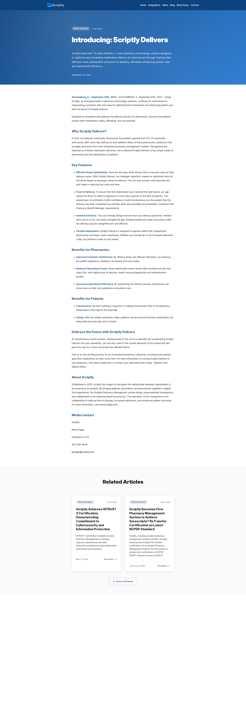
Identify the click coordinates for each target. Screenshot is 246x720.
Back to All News (124, 581)
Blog (172, 5)
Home (143, 5)
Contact (195, 5)
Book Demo (183, 5)
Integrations (154, 5)
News (165, 5)
